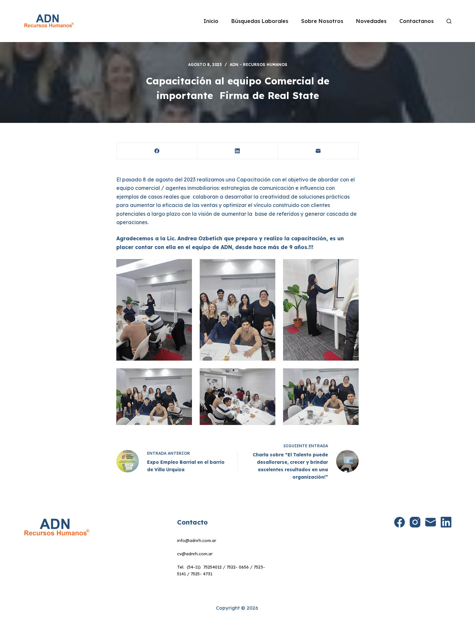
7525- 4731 (201, 573)
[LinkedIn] (237, 151)
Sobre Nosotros (322, 21)
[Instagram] (415, 522)
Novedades (371, 21)
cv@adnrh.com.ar (195, 553)
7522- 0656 (238, 567)
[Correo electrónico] (318, 151)
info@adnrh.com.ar (196, 540)
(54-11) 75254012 (204, 567)
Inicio (211, 21)
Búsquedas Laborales (259, 21)
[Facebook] (157, 151)
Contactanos (416, 21)
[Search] (449, 21)
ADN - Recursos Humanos (258, 64)
